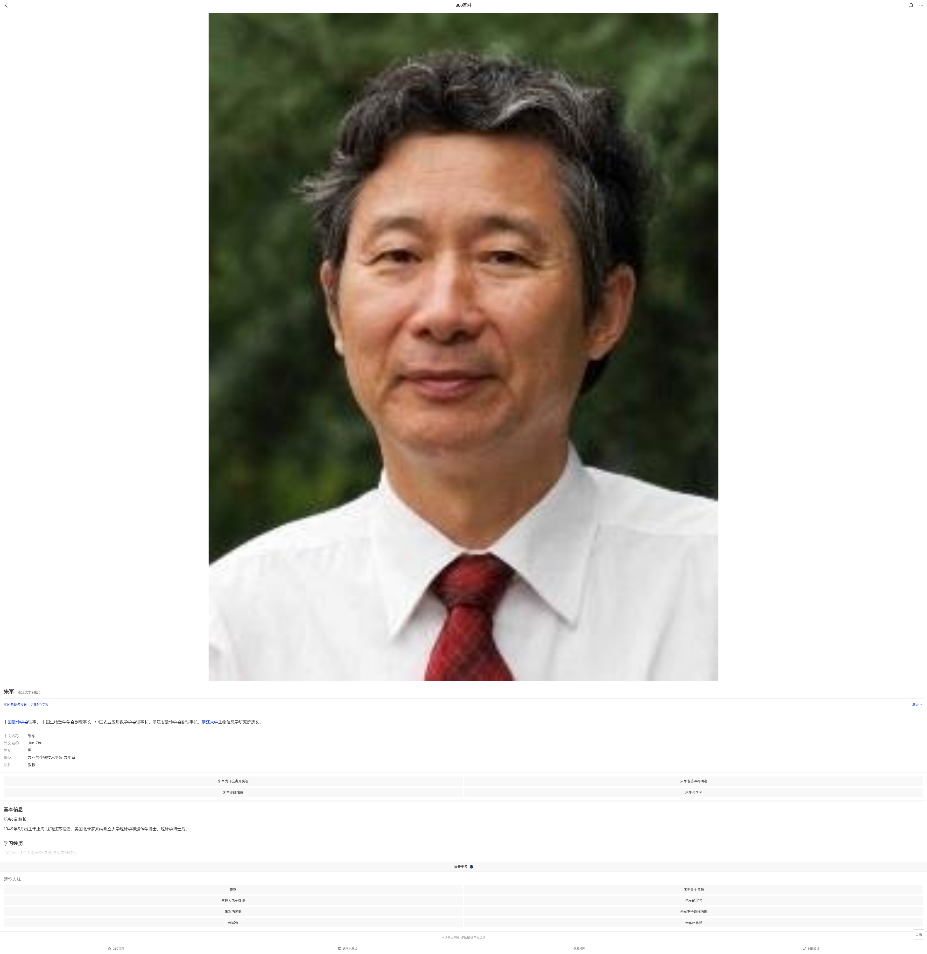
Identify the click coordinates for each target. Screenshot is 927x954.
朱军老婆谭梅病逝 (693, 781)
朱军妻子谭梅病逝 (693, 911)
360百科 (463, 5)
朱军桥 (233, 922)
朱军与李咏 (693, 792)
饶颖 (233, 889)
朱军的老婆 (233, 911)
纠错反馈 (814, 948)
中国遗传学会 (16, 721)
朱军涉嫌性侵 (233, 792)
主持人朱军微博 (233, 900)
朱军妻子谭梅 (694, 889)
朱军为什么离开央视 (233, 781)
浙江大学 (210, 721)
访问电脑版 (350, 948)
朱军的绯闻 (693, 900)
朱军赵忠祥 (693, 922)
